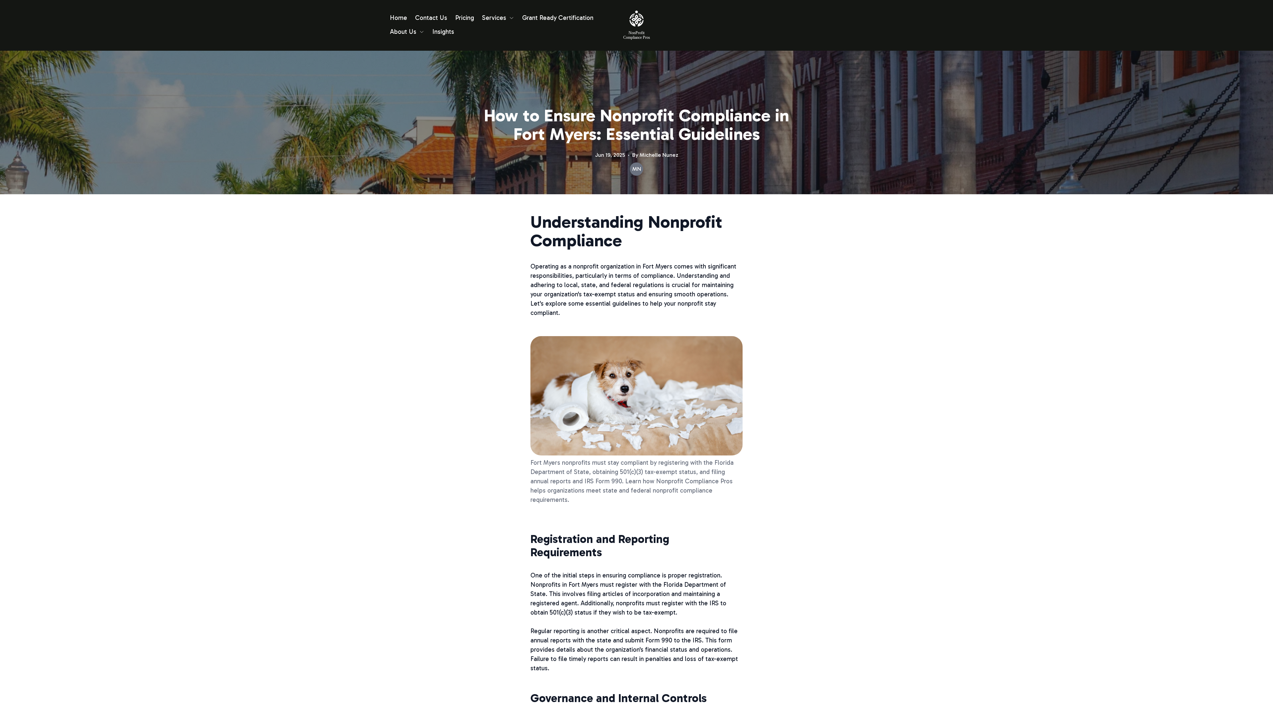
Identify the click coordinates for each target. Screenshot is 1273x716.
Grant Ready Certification (557, 18)
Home (398, 18)
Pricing (464, 18)
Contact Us (431, 18)
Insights (443, 31)
